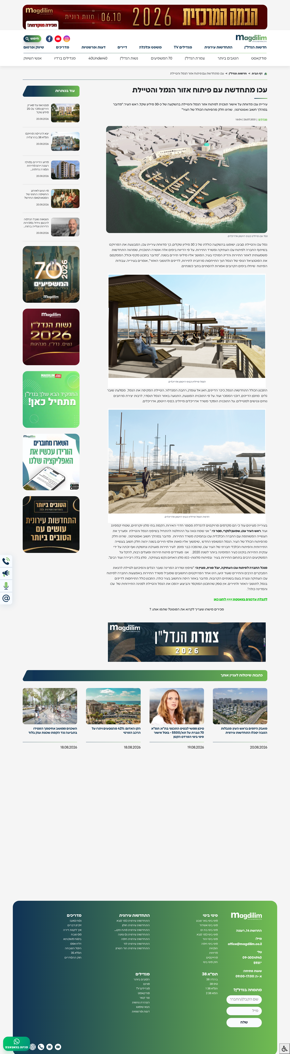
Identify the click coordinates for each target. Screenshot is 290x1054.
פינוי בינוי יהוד (210, 939)
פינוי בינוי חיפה (209, 944)
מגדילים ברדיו (65, 58)
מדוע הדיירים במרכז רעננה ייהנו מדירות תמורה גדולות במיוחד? (37, 166)
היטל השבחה (73, 948)
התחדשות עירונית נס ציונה (134, 934)
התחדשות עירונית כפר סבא (133, 920)
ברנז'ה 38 (212, 979)
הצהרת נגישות (141, 1002)
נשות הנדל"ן (129, 58)
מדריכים (62, 47)
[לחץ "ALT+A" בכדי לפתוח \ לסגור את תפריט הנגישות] (284, 1048)
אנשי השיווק (32, 58)
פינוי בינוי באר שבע (207, 920)
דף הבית (257, 73)
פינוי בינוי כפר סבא (207, 934)
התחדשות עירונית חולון (136, 925)
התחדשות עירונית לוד (136, 944)
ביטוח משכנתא (72, 939)
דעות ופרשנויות (93, 47)
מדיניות (213, 953)
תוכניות (213, 948)
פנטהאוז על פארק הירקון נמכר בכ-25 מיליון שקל (38, 109)
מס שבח (76, 934)
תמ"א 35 (76, 953)
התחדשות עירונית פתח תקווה (132, 930)
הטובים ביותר (228, 58)
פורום (146, 984)
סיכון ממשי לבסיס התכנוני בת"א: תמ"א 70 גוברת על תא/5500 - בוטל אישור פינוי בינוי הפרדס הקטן (177, 732)
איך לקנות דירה (72, 930)
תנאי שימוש (143, 1007)
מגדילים (262, 119)
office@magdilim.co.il (245, 944)
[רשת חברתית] (66, 38)
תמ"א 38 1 (212, 988)
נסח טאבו (75, 920)
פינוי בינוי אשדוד (208, 925)
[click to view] (145, 17)
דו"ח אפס (75, 944)
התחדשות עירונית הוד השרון (133, 948)
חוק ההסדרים (73, 957)
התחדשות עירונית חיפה (135, 939)
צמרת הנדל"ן (195, 58)
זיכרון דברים (74, 925)
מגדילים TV (183, 47)
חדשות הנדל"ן (255, 47)
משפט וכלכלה (150, 47)
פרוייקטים (212, 957)
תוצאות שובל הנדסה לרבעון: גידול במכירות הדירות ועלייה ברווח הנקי (36, 223)
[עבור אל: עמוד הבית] (251, 38)
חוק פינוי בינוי (210, 962)
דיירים (122, 47)
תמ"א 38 (210, 974)
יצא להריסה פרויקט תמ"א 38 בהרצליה (37, 135)
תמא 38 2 (212, 993)
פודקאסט (259, 58)
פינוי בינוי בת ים (209, 930)
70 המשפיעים (161, 58)
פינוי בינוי (210, 915)
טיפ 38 (214, 984)
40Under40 (97, 58)
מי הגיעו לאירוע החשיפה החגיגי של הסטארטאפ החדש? (36, 194)
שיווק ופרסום (33, 47)
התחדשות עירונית (218, 47)
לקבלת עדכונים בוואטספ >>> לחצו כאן (240, 599)
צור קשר (144, 997)
